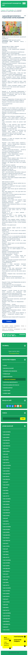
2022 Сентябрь (7, 526)
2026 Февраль (6, 624)
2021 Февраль (6, 479)
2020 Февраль (6, 445)
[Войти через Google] (18, 406)
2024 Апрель (6, 576)
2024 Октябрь (6, 590)
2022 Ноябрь (6, 532)
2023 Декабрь (6, 568)
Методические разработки (10, 371)
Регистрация (12, 353)
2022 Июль (6, 521)
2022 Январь (6, 510)
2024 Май (5, 579)
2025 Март (5, 599)
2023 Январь (6, 537)
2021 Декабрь (6, 507)
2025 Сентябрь (7, 613)
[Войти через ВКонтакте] (10, 406)
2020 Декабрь (6, 473)
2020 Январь (6, 443)
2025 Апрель (6, 602)
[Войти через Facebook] (13, 406)
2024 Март (5, 574)
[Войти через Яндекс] (15, 406)
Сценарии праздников (9, 334)
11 (15, 10)
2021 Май (5, 487)
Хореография (6, 390)
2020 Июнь (6, 457)
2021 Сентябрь (7, 498)
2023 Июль (6, 554)
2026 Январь (6, 621)
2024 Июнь (6, 582)
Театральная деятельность (10, 382)
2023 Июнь (6, 551)
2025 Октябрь (6, 616)
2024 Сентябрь (7, 588)
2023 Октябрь (6, 563)
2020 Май (5, 454)
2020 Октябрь (6, 468)
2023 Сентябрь (7, 560)
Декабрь (12, 10)
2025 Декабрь (6, 618)
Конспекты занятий (8, 368)
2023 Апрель (6, 546)
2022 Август (6, 524)
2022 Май (5, 518)
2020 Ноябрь (6, 471)
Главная (3, 10)
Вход (17, 353)
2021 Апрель (6, 485)
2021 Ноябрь (6, 504)
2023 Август (6, 557)
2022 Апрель (6, 515)
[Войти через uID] (7, 406)
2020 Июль (6, 459)
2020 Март (5, 448)
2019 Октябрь (6, 434)
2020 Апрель (6, 451)
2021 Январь (6, 476)
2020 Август (6, 462)
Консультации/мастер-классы (11, 385)
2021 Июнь (5, 490)
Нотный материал (7, 387)
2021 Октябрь (6, 501)
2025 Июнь (6, 607)
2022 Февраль (6, 512)
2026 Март (5, 627)
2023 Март (5, 543)
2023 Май (5, 549)
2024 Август (6, 585)
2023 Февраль (6, 540)
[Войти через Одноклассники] (20, 406)
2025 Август (6, 610)
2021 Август (6, 496)
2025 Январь (6, 596)
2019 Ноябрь (6, 437)
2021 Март (5, 482)
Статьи (5, 365)
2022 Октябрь (6, 529)
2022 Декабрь (6, 535)
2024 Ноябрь (6, 593)
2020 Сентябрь (7, 465)
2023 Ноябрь (6, 565)
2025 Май (5, 604)
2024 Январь (6, 571)
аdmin (10, 335)
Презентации (6, 373)
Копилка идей (6, 393)
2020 (7, 10)
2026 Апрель (6, 629)
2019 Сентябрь (7, 432)
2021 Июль (5, 493)
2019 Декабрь (6, 440)
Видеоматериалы (7, 376)
